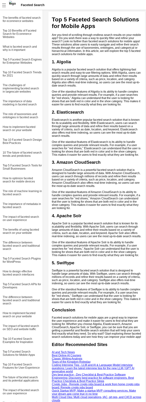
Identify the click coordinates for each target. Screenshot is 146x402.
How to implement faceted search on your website (19, 128)
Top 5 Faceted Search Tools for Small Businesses (22, 167)
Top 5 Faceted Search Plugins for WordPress (22, 260)
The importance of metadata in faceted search (22, 205)
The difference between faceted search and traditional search (21, 245)
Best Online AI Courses (66, 355)
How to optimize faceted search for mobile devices (19, 180)
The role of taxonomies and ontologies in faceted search (20, 116)
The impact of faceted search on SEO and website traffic (21, 327)
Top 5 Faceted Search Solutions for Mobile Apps (19, 353)
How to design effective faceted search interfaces (18, 273)
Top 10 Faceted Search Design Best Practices (22, 141)
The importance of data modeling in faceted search (20, 103)
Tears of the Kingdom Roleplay (71, 361)
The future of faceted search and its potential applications (21, 379)
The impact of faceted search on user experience (21, 218)
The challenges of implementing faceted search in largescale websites (21, 88)
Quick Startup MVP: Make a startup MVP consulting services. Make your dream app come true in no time (94, 392)
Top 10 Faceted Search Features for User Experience (21, 366)
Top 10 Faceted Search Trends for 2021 (22, 74)
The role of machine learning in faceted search (22, 193)
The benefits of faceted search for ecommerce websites (22, 19)
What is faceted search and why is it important (20, 48)
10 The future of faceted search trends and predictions (22, 154)
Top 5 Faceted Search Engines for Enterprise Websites (22, 61)
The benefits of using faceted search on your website (21, 231)
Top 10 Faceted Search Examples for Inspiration (18, 340)
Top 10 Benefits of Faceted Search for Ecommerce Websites (19, 34)
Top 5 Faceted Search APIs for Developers (22, 286)
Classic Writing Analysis (67, 358)
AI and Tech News (63, 352)
